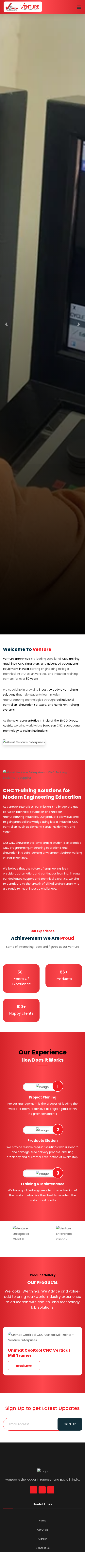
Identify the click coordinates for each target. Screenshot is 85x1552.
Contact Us (43, 1548)
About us (42, 1529)
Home (42, 1520)
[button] (6, 324)
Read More (24, 1361)
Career (42, 1538)
